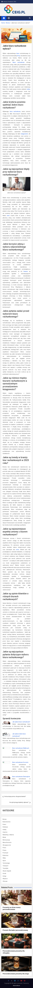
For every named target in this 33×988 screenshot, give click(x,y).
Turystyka (5, 868)
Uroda (4, 873)
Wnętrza (5, 878)
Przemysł (5, 853)
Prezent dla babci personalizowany (15, 930)
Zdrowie (5, 881)
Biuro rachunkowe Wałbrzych (20, 748)
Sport (4, 860)
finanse (25, 271)
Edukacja (5, 827)
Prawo (4, 850)
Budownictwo (6, 822)
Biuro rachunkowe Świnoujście (21, 776)
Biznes (5, 819)
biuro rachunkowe (15, 111)
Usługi (4, 876)
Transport (5, 866)
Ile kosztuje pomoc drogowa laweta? (15, 796)
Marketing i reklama (8, 835)
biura (17, 53)
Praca (4, 847)
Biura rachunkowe (18, 62)
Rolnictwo (5, 855)
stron (17, 549)
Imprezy (5, 832)
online (28, 89)
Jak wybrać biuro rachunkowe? (21, 722)
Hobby (4, 829)
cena (8, 215)
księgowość (24, 134)
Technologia (6, 863)
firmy (18, 55)
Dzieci (4, 824)
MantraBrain (16, 985)
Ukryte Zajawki (7, 871)
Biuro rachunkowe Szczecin (20, 762)
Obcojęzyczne (7, 845)
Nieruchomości (7, 842)
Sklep (4, 858)
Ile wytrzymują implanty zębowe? (19, 802)
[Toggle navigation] (8, 18)
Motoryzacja (6, 840)
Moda (4, 837)
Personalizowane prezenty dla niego (16, 974)
